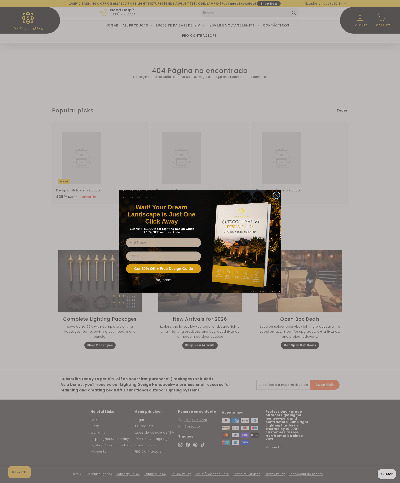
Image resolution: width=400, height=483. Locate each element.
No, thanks (163, 280)
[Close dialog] (276, 195)
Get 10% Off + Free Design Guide (163, 269)
